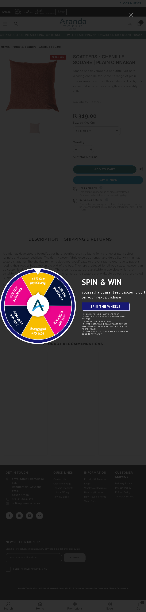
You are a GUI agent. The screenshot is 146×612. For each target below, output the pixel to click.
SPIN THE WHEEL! (105, 306)
